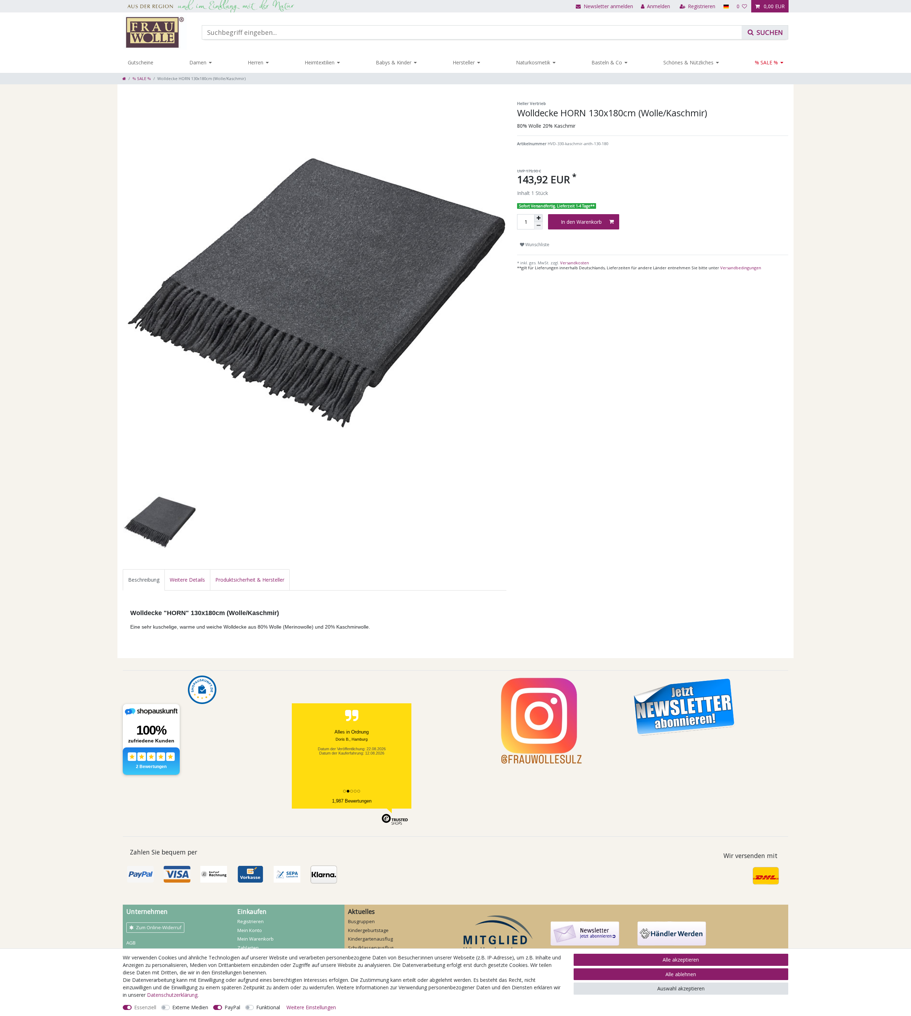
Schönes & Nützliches (688, 62)
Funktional (268, 1007)
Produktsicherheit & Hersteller (249, 579)
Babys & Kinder (393, 62)
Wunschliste (536, 245)
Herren (255, 62)
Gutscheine (140, 62)
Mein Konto (249, 930)
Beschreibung (143, 579)
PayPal (232, 1007)
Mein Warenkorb (255, 939)
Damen (197, 62)
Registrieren (250, 921)
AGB (131, 943)
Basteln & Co (606, 62)
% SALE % (766, 62)
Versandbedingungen (740, 267)
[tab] (144, 579)
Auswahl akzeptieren (681, 988)
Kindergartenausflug (370, 939)
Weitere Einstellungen (311, 1007)
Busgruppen (361, 921)
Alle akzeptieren (681, 959)
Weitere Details (187, 579)
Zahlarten (248, 947)
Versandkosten (574, 262)
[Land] (725, 6)
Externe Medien (190, 1007)
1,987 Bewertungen (352, 801)
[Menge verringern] (538, 225)
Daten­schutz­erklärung (172, 994)
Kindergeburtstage (368, 930)
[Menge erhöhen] (538, 218)
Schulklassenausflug (370, 947)
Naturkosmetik (533, 62)
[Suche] (765, 32)
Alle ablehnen (680, 974)
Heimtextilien (320, 62)
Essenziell (145, 1007)
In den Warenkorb (581, 221)
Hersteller (464, 62)
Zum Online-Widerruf (158, 927)
